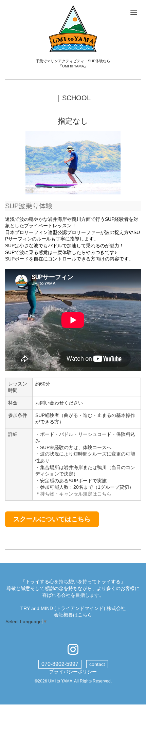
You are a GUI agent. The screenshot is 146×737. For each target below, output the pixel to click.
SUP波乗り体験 (29, 206)
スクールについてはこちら (52, 519)
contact (97, 664)
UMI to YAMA (60, 681)
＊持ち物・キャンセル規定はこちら (73, 494)
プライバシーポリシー (73, 671)
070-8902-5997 (59, 664)
